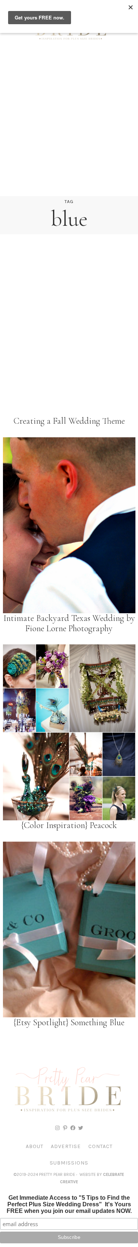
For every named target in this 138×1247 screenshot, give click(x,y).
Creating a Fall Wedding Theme (69, 421)
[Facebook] (73, 1128)
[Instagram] (57, 1128)
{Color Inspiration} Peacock (69, 825)
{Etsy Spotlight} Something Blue (69, 1023)
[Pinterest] (65, 1128)
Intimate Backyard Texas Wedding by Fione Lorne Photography (69, 623)
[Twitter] (81, 1128)
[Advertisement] (69, 123)
